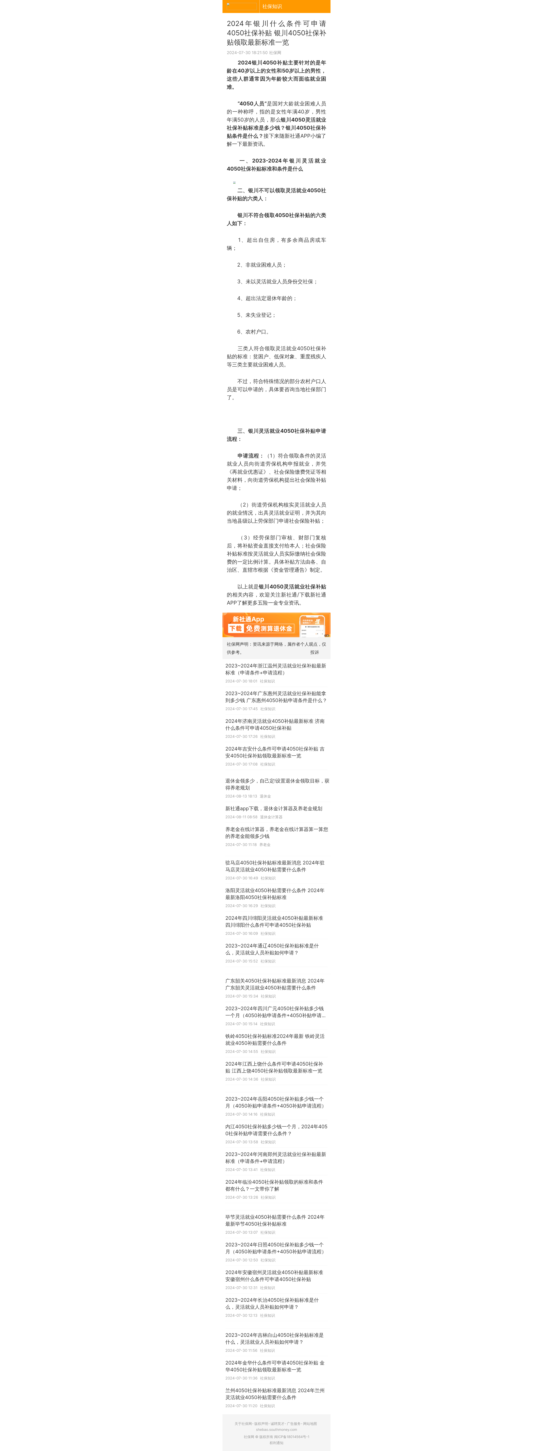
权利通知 (276, 1443)
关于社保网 (243, 1424)
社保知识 (272, 6)
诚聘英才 (277, 1424)
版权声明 (261, 1424)
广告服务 (294, 1424)
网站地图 (310, 1424)
